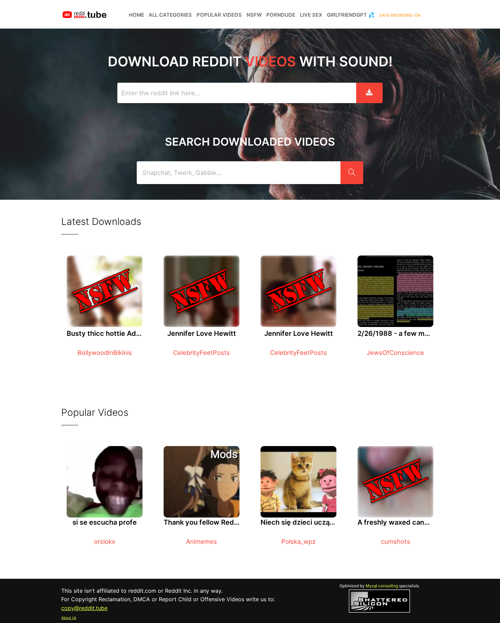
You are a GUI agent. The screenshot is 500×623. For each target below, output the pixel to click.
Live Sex (311, 15)
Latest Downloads (101, 221)
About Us (68, 618)
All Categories (170, 15)
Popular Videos (219, 15)
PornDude (280, 15)
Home (136, 15)
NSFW (254, 15)
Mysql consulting (382, 585)
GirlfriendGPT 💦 (351, 15)
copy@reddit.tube (84, 608)
